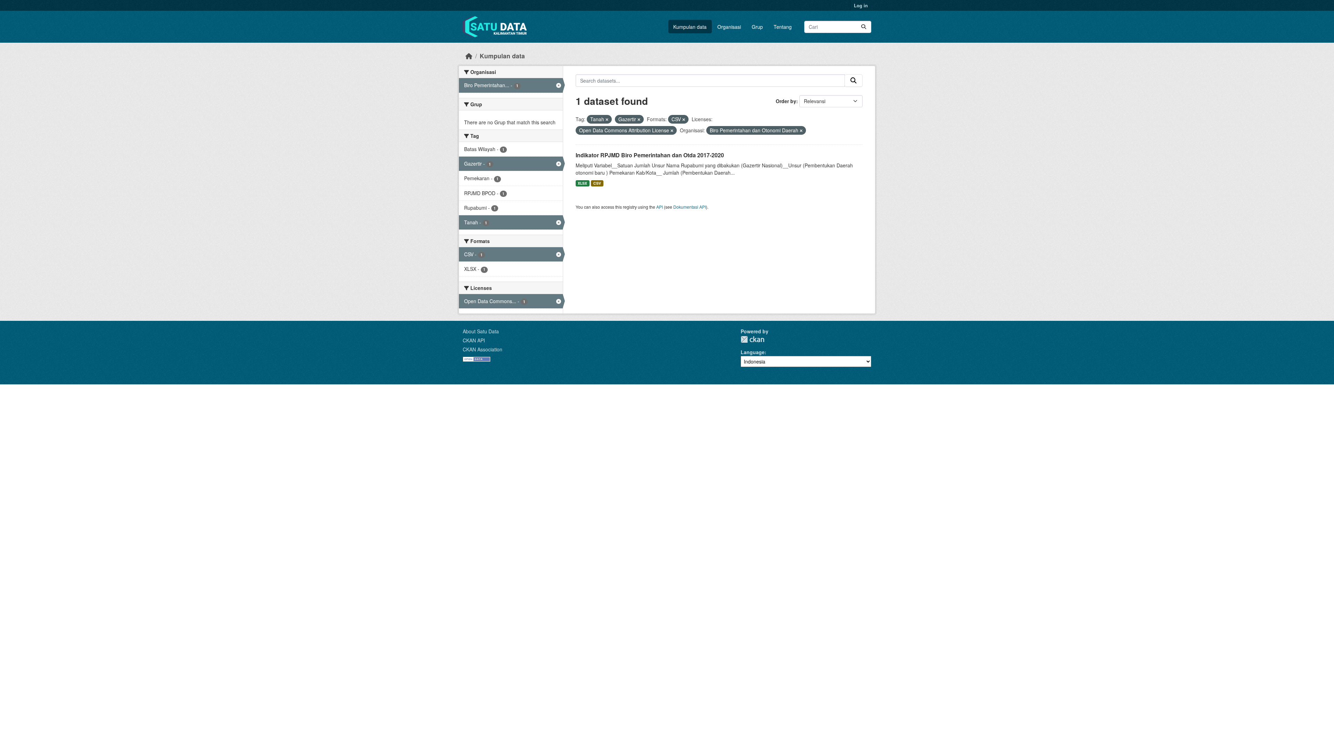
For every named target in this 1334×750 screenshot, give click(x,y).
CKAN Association (482, 349)
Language (753, 352)
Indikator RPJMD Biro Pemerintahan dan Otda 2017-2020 (650, 155)
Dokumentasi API (689, 207)
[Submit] (864, 27)
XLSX (582, 183)
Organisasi (729, 26)
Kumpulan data (690, 26)
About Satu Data (481, 331)
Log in (861, 5)
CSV (597, 183)
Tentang (783, 26)
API (659, 207)
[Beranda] (469, 55)
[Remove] (607, 119)
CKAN (752, 339)
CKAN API (474, 340)
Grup (757, 26)
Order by (786, 101)
